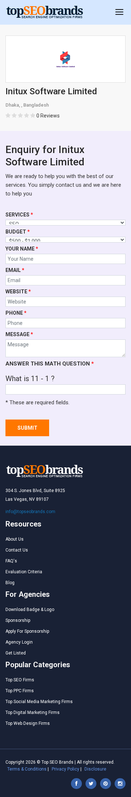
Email (14, 270)
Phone (16, 313)
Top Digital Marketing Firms (32, 712)
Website (18, 291)
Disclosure (95, 769)
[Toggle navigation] (119, 12)
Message (19, 334)
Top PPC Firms (19, 690)
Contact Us (16, 550)
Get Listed (15, 653)
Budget (17, 232)
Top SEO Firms (19, 679)
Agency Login (19, 642)
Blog (10, 582)
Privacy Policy (65, 769)
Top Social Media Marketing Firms (39, 701)
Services (19, 215)
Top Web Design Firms (27, 723)
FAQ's (11, 560)
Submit (27, 428)
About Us (14, 539)
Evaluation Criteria (23, 571)
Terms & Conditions (27, 769)
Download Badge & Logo (29, 609)
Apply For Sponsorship (27, 631)
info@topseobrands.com (30, 511)
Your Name (21, 249)
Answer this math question (49, 363)
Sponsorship (17, 620)
